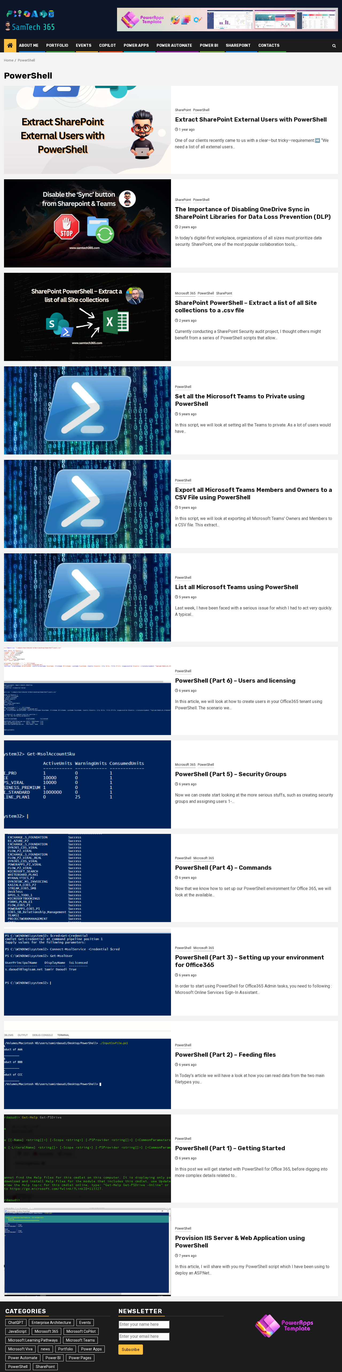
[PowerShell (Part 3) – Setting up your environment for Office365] (87, 971)
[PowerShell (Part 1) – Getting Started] (87, 1158)
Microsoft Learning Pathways (33, 1340)
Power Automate (174, 45)
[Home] (10, 46)
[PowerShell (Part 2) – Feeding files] (87, 1065)
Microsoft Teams (80, 1340)
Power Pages (80, 1358)
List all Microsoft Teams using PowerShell (236, 587)
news (45, 1349)
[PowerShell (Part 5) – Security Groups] (87, 784)
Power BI (209, 45)
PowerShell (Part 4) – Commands (223, 867)
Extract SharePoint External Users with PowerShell (251, 119)
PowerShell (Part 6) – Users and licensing (235, 680)
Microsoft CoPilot (81, 1331)
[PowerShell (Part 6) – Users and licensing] (87, 691)
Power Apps (136, 45)
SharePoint (238, 45)
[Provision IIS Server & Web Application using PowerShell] (87, 1252)
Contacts (268, 45)
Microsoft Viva (20, 1349)
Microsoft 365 (185, 293)
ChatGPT (16, 1322)
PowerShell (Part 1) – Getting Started (230, 1148)
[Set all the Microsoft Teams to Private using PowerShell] (87, 410)
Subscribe (130, 1349)
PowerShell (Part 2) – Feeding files (225, 1054)
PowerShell (201, 110)
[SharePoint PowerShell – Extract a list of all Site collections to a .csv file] (87, 317)
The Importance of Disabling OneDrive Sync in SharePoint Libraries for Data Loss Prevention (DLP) (253, 213)
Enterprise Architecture (51, 1322)
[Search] (334, 46)
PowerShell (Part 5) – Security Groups (231, 774)
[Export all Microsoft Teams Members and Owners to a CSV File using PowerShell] (87, 504)
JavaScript (17, 1331)
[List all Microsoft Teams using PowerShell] (87, 597)
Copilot (107, 45)
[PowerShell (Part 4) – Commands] (87, 878)
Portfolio (57, 45)
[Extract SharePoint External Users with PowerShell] (87, 130)
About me (28, 45)
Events (83, 45)
